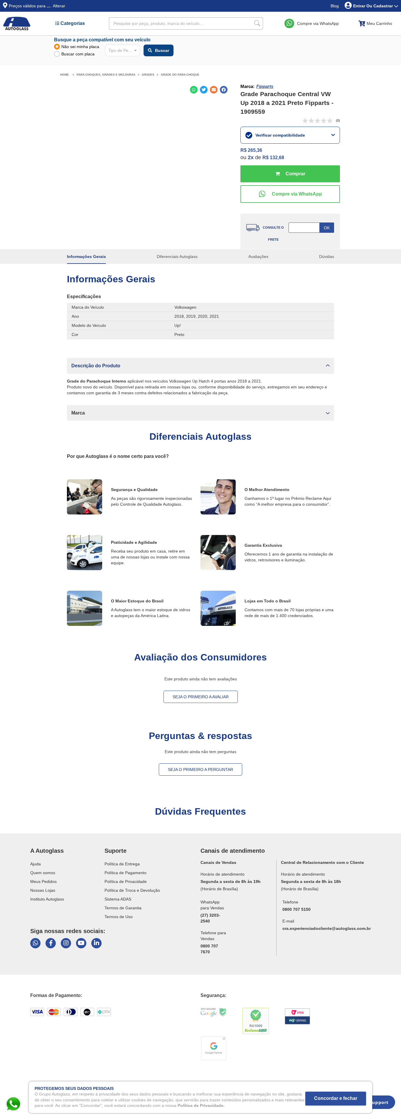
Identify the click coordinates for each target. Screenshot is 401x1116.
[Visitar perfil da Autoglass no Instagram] (66, 943)
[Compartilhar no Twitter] (204, 90)
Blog (335, 6)
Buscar (162, 50)
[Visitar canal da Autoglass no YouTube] (81, 943)
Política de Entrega (122, 864)
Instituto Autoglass (47, 899)
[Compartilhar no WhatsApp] (194, 90)
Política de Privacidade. (201, 1105)
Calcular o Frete (311, 227)
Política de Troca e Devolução (132, 890)
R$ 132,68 (273, 157)
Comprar (290, 173)
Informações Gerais (86, 256)
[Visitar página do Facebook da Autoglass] (51, 943)
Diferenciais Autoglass (177, 256)
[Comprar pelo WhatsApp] (290, 194)
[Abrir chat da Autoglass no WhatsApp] (35, 943)
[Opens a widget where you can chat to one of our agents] (375, 1104)
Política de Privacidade (126, 881)
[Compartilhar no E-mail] (214, 90)
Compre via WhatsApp (318, 23)
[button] (200, 365)
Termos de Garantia (123, 908)
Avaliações (258, 256)
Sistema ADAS (118, 899)
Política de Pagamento (125, 872)
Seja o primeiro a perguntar (200, 769)
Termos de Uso (119, 916)
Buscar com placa (78, 54)
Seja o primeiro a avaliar (201, 696)
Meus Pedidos (43, 881)
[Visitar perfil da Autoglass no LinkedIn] (96, 943)
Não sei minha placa (80, 46)
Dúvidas (326, 256)
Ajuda (35, 864)
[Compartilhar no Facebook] (224, 90)
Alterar (59, 6)
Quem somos (42, 872)
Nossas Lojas (42, 890)
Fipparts (264, 86)
